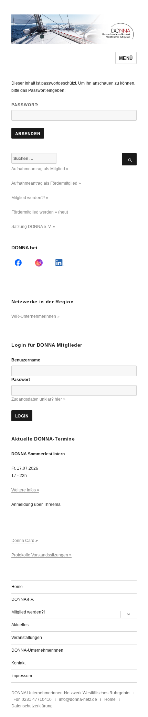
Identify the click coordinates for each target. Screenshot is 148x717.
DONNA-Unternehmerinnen (37, 650)
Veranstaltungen (26, 637)
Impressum (21, 675)
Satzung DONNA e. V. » (33, 226)
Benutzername (25, 360)
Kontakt (18, 663)
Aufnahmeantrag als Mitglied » (39, 168)
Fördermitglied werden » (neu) (39, 212)
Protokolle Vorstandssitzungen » (41, 555)
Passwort (20, 379)
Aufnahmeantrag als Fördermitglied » (46, 183)
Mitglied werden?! (28, 612)
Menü (126, 58)
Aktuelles (20, 624)
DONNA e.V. (22, 599)
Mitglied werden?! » (29, 197)
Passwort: (25, 104)
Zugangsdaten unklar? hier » (38, 399)
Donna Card (22, 540)
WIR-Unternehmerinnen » (35, 316)
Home (17, 586)
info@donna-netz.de (78, 699)
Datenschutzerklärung (32, 706)
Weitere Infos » (25, 490)
